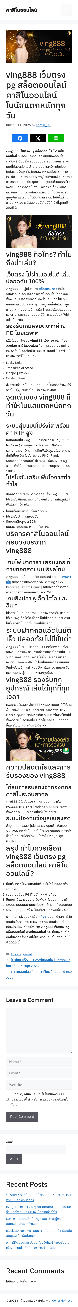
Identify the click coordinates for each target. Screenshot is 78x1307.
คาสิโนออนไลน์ (21, 10)
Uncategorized (21, 954)
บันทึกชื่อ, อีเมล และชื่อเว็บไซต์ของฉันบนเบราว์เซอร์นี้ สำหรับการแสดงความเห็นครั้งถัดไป (39, 1099)
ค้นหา (10, 1142)
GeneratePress (62, 1300)
